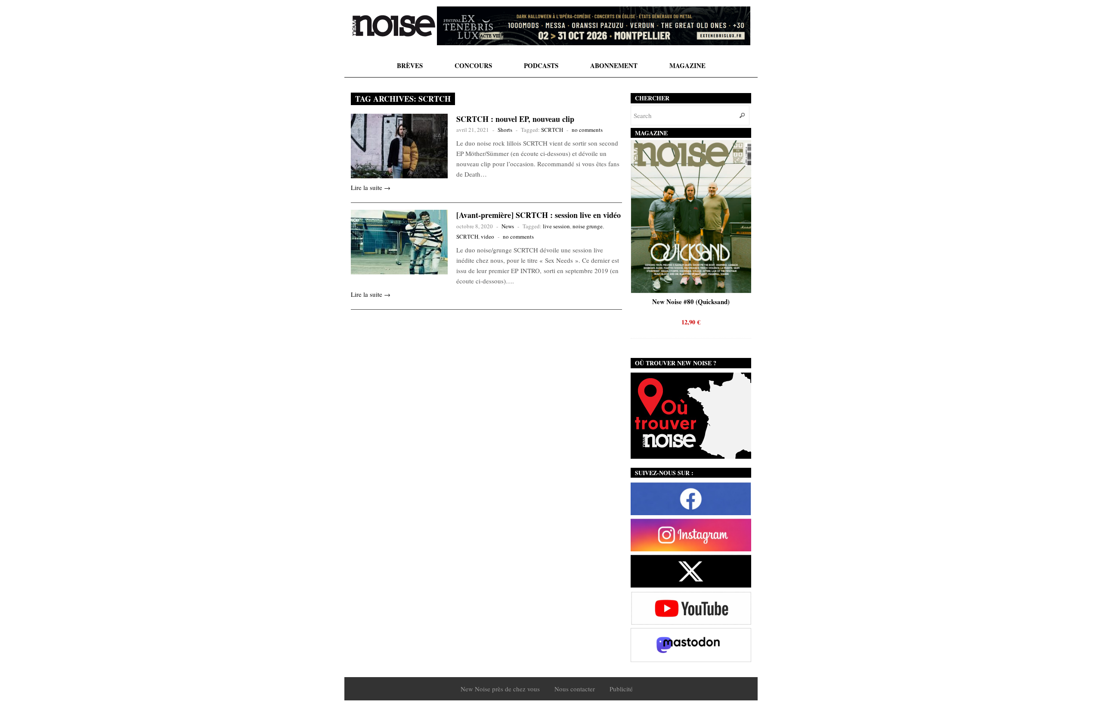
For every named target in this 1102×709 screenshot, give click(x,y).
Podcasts (541, 65)
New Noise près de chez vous (500, 688)
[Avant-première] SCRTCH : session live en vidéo (538, 215)
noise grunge (588, 226)
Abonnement (614, 65)
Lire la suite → (370, 187)
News (507, 226)
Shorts (505, 130)
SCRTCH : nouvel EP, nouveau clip (515, 118)
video (487, 236)
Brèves (410, 65)
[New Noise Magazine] (394, 26)
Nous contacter (574, 688)
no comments (587, 130)
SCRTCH (552, 130)
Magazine (687, 65)
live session (556, 226)
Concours (473, 65)
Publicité (621, 688)
